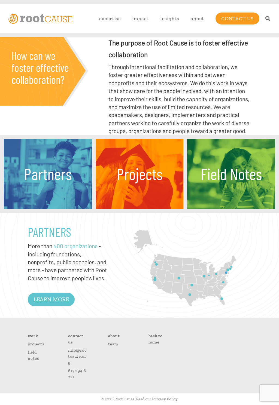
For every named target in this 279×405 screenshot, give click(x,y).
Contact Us (237, 19)
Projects (36, 344)
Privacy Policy (165, 399)
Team (113, 344)
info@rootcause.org (77, 356)
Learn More (51, 299)
